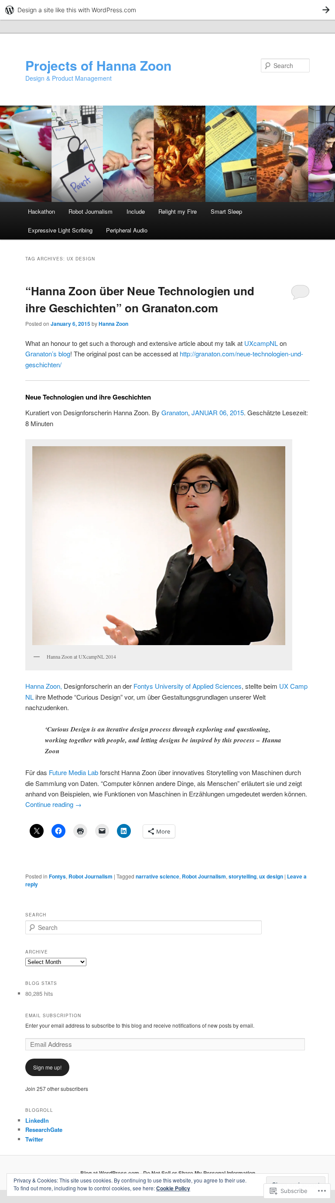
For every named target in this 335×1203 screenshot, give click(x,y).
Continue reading (53, 804)
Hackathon (41, 211)
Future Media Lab (73, 772)
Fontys (57, 876)
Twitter (34, 1139)
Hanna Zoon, (43, 685)
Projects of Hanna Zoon (98, 65)
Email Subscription (53, 1015)
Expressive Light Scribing (60, 230)
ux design (271, 876)
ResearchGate (43, 1129)
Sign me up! (47, 1067)
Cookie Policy (173, 1188)
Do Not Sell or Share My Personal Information (199, 1173)
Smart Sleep (226, 211)
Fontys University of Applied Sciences (187, 685)
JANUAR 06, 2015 (217, 412)
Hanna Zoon (113, 324)
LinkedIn (37, 1120)
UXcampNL (261, 343)
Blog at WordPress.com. (110, 1173)
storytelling (242, 876)
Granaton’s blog (47, 353)
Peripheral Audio (126, 230)
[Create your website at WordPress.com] (167, 10)
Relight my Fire (177, 211)
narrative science (157, 876)
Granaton (174, 412)
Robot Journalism (90, 211)
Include (135, 211)
